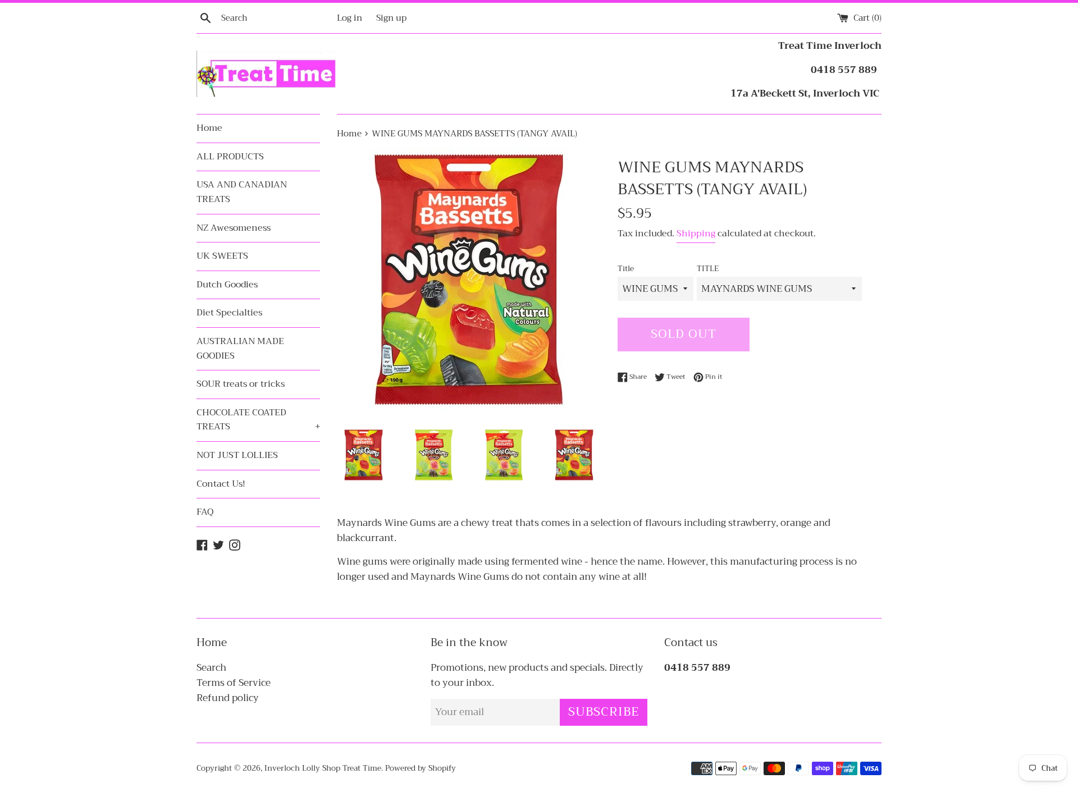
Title (626, 269)
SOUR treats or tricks (241, 384)
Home (209, 128)
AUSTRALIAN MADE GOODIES (240, 348)
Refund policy (228, 698)
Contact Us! (221, 484)
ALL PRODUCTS (230, 156)
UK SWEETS (222, 256)
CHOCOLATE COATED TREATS (258, 420)
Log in (349, 18)
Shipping (696, 233)
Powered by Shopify (420, 768)
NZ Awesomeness (234, 228)
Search (211, 668)
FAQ (205, 512)
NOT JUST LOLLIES (237, 455)
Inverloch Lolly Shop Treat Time (322, 768)
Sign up (391, 18)
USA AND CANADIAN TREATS (242, 192)
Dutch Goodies (227, 284)
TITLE (708, 269)
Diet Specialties (229, 313)
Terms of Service (234, 683)
